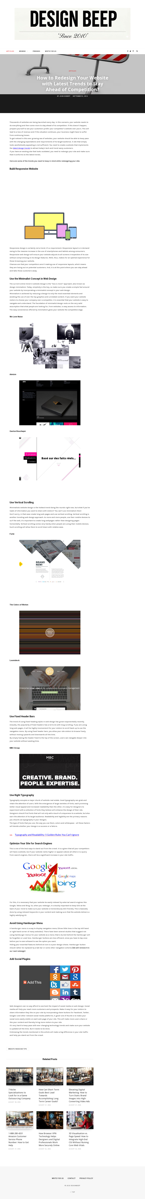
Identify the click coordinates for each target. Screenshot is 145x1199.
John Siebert (64, 96)
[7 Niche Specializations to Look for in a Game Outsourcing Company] (19, 1076)
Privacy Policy (86, 1178)
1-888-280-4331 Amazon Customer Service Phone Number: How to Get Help (18, 1139)
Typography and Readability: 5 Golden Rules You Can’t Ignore (47, 834)
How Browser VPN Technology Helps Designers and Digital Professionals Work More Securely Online (49, 1139)
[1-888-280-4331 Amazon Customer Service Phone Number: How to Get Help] (19, 1120)
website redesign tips (17, 1049)
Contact (71, 1178)
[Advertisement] (50, 190)
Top (73, 1192)
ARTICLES (10, 51)
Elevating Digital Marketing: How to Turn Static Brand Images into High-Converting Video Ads (79, 1095)
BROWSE (22, 51)
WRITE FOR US (50, 51)
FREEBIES (36, 51)
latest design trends (21, 148)
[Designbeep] (72, 24)
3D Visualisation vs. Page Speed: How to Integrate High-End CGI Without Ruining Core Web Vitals (79, 1139)
